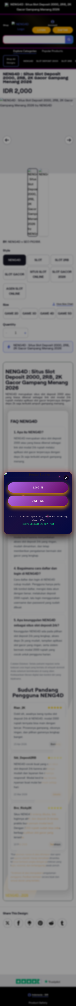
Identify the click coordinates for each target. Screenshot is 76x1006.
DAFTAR (38, 500)
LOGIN (38, 487)
